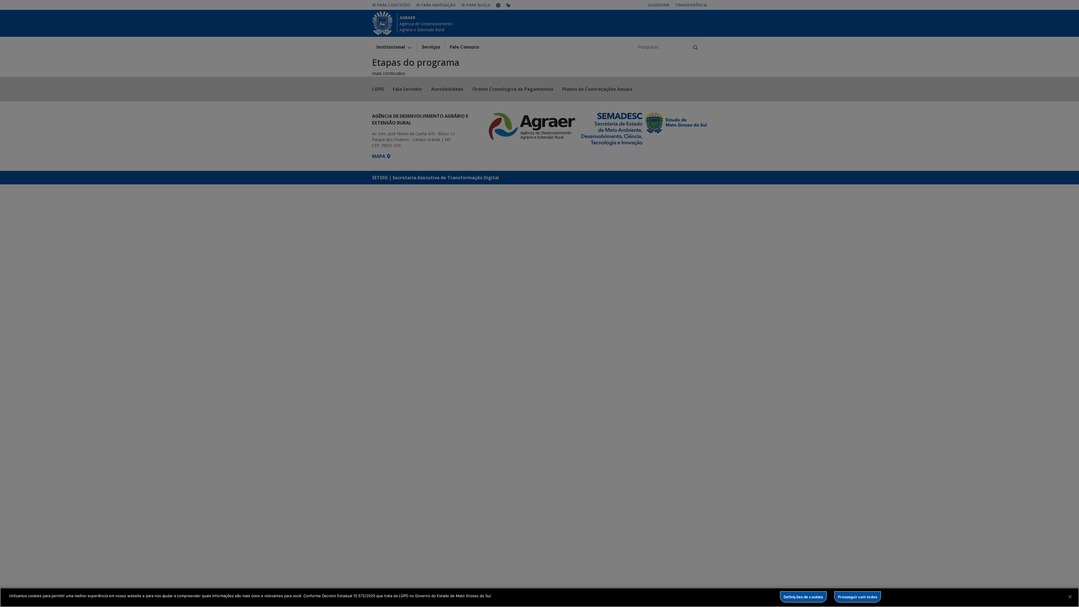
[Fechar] (1070, 596)
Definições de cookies (803, 596)
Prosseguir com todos (857, 596)
